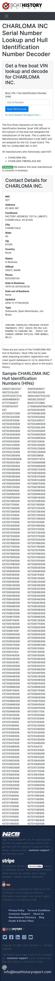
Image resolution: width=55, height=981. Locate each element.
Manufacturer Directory (22, 917)
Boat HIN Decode (17, 109)
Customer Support (19, 913)
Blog (41, 917)
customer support (38, 850)
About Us (38, 913)
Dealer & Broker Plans (21, 920)
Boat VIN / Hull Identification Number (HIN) (25, 95)
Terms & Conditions (38, 910)
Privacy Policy (16, 910)
